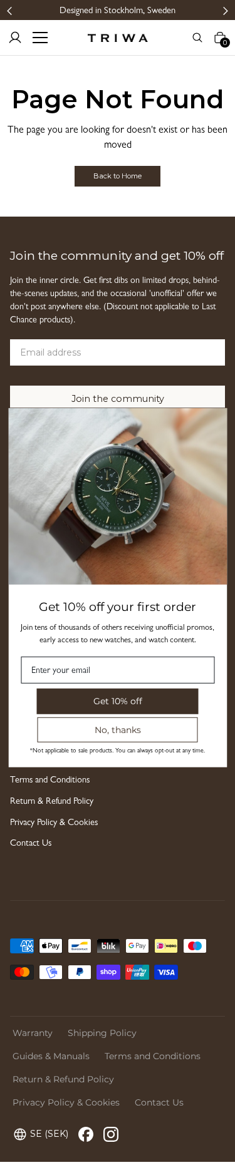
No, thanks (118, 729)
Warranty (33, 1033)
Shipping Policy (102, 1033)
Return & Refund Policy (51, 802)
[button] (9, 10)
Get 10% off (117, 701)
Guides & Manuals (51, 1056)
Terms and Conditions (50, 781)
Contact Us (30, 844)
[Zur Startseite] (117, 37)
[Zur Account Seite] (15, 38)
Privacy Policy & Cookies (54, 823)
